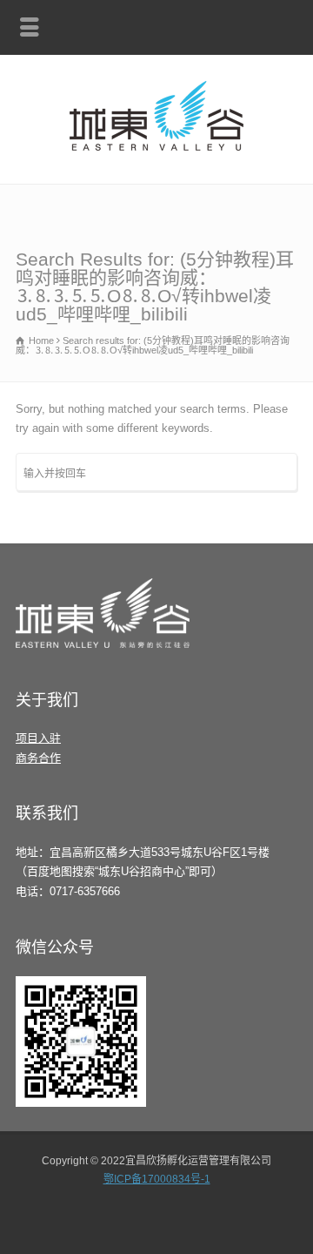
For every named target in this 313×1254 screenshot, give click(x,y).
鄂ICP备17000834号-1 (156, 1179)
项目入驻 (38, 738)
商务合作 (38, 758)
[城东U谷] (156, 146)
